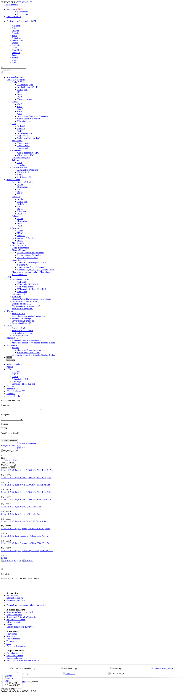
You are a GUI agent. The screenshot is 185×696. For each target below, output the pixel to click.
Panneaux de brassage (21, 318)
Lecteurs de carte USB (21, 304)
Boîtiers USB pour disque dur (24, 301)
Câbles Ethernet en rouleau (28, 119)
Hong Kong (17, 50)
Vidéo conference (19, 274)
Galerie (7, 460)
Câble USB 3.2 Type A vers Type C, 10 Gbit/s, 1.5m (23, 521)
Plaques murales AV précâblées (30, 252)
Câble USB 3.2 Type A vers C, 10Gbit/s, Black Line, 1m (25, 485)
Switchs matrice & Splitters (23, 238)
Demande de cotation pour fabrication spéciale (26, 605)
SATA (20, 175)
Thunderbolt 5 (23, 148)
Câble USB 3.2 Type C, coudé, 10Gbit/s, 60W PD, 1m (24, 536)
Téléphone (21, 165)
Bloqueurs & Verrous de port (29, 350)
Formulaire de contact (16, 653)
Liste (15, 460)
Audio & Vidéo (18, 82)
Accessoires (12, 345)
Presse (9, 624)
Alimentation (17, 150)
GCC (14, 60)
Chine (14, 48)
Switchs (15, 228)
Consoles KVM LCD (21, 335)
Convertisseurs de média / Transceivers (28, 316)
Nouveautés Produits (15, 77)
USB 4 (20, 131)
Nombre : (5, 465)
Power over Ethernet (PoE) (23, 321)
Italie (14, 28)
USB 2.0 (21, 126)
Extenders (16, 196)
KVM (9, 326)
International (17, 40)
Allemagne (16, 26)
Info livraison (12, 595)
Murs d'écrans (18, 243)
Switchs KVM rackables (22, 333)
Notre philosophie (14, 614)
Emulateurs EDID (19, 245)
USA (14, 62)
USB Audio (22, 282)
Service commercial (15, 655)
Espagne (15, 30)
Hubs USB (16, 296)
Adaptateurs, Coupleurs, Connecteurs (33, 116)
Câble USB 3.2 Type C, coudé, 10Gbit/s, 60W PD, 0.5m (25, 528)
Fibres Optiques (24, 121)
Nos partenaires (11, 5)
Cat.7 (19, 111)
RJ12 (19, 162)
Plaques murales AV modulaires (30, 255)
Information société (15, 598)
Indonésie (16, 52)
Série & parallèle (24, 177)
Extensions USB (19, 294)
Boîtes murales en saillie (27, 257)
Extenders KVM (19, 328)
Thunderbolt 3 (23, 143)
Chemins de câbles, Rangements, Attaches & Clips (33, 355)
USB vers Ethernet (25, 287)
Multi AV (21, 235)
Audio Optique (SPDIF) (27, 87)
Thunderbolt (17, 140)
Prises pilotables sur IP (21, 323)
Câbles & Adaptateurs (16, 80)
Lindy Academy (11, 358)
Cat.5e (20, 104)
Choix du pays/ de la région (18, 21)
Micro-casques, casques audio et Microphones (31, 272)
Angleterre (16, 38)
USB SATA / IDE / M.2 (27, 284)
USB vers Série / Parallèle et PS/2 (31, 289)
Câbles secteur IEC (25, 155)
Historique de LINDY (16, 619)
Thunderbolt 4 (23, 145)
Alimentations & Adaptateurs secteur (27, 340)
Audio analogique (25, 84)
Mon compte (14, 9)
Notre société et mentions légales (20, 612)
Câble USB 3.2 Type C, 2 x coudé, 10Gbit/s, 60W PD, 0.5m (27, 550)
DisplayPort (22, 89)
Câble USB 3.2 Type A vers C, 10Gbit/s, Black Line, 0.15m (27, 470)
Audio (20, 184)
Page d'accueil (9, 445)
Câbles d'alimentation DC (28, 153)
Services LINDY (14, 16)
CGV (9, 643)
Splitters (15, 216)
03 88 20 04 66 (25, 2)
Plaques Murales (19, 250)
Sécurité (15, 347)
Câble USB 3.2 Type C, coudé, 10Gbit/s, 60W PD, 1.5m (25, 543)
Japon (14, 55)
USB (14, 123)
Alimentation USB (25, 133)
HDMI (20, 94)
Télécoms (16, 160)
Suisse (14, 35)
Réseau (15, 102)
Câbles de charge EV (21, 158)
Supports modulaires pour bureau (31, 262)
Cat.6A (20, 109)
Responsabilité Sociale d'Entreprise (21, 617)
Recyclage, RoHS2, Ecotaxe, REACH (23, 660)
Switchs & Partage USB (22, 308)
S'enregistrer (22, 14)
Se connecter (22, 12)
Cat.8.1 (20, 114)
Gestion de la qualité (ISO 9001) (20, 627)
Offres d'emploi (13, 622)
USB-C (20, 204)
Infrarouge (21, 211)
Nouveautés (12, 634)
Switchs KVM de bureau (22, 330)
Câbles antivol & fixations (28, 352)
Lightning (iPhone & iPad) (28, 138)
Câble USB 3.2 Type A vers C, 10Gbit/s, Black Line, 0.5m (26, 477)
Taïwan (15, 57)
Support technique (14, 658)
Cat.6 (19, 106)
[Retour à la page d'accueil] (2, 67)
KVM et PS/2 (23, 172)
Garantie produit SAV (16, 600)
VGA (19, 97)
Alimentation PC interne (27, 170)
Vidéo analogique (24, 99)
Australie (16, 45)
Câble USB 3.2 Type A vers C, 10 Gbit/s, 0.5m (21, 507)
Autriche (15, 33)
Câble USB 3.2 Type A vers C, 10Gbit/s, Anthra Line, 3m (26, 499)
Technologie (12, 641)
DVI (19, 92)
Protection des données (16, 646)
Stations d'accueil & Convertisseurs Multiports (31, 299)
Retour (4, 558)
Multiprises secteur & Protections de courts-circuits (33, 343)
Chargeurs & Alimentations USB (26, 306)
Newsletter (11, 636)
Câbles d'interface (19, 167)
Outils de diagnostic (20, 248)
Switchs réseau (18, 313)
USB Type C (23, 136)
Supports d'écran (19, 260)
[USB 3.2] (6, 561)
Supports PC (22, 265)
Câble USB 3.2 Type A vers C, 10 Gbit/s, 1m (20, 514)
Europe (15, 43)
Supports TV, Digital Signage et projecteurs (35, 270)
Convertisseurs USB (20, 279)
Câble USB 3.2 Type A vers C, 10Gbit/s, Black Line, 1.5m (26, 492)
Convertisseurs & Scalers (22, 182)
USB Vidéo (22, 291)
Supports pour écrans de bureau (30, 267)
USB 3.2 (21, 128)
